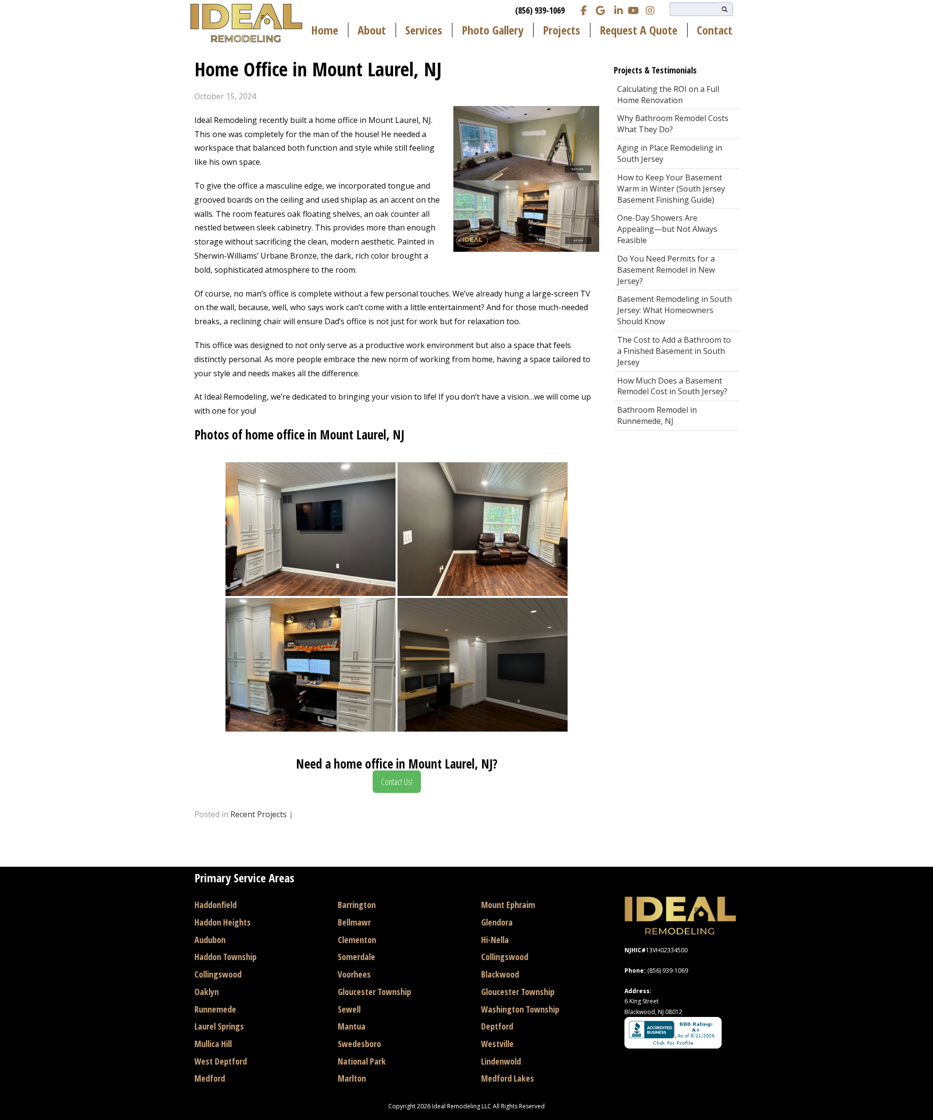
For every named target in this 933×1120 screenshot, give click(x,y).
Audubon (209, 939)
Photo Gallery (492, 30)
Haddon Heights (222, 922)
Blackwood (500, 974)
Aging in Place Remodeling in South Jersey (669, 153)
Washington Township (520, 1009)
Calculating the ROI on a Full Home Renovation (668, 94)
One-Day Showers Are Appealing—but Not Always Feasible (667, 228)
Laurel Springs (219, 1026)
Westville (497, 1044)
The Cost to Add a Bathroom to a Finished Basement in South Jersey (674, 351)
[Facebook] (584, 9)
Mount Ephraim (508, 904)
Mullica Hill (213, 1044)
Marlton (352, 1078)
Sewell (349, 1009)
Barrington (357, 904)
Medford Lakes (507, 1078)
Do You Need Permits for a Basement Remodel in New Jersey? (666, 269)
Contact (714, 30)
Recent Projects (258, 814)
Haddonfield (215, 904)
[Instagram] (650, 9)
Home (324, 30)
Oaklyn (206, 992)
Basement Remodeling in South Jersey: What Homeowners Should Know (674, 310)
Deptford (497, 1026)
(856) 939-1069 (540, 10)
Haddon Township (225, 956)
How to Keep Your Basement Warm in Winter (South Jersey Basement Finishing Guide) (671, 188)
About (372, 30)
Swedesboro (359, 1044)
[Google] (600, 9)
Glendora (497, 922)
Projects (561, 30)
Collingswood (218, 974)
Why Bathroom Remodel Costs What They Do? (672, 124)
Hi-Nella (495, 939)
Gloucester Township (374, 992)
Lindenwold (501, 1061)
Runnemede (215, 1009)
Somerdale (356, 956)
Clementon (357, 939)
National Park (362, 1061)
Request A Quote (638, 30)
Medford (209, 1078)
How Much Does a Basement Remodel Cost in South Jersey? (672, 386)
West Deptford (220, 1061)
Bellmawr (354, 922)
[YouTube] (633, 9)
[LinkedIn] (617, 9)
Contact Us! (397, 782)
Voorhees (354, 974)
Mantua (351, 1026)
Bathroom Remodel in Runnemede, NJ (657, 415)
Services (423, 30)
